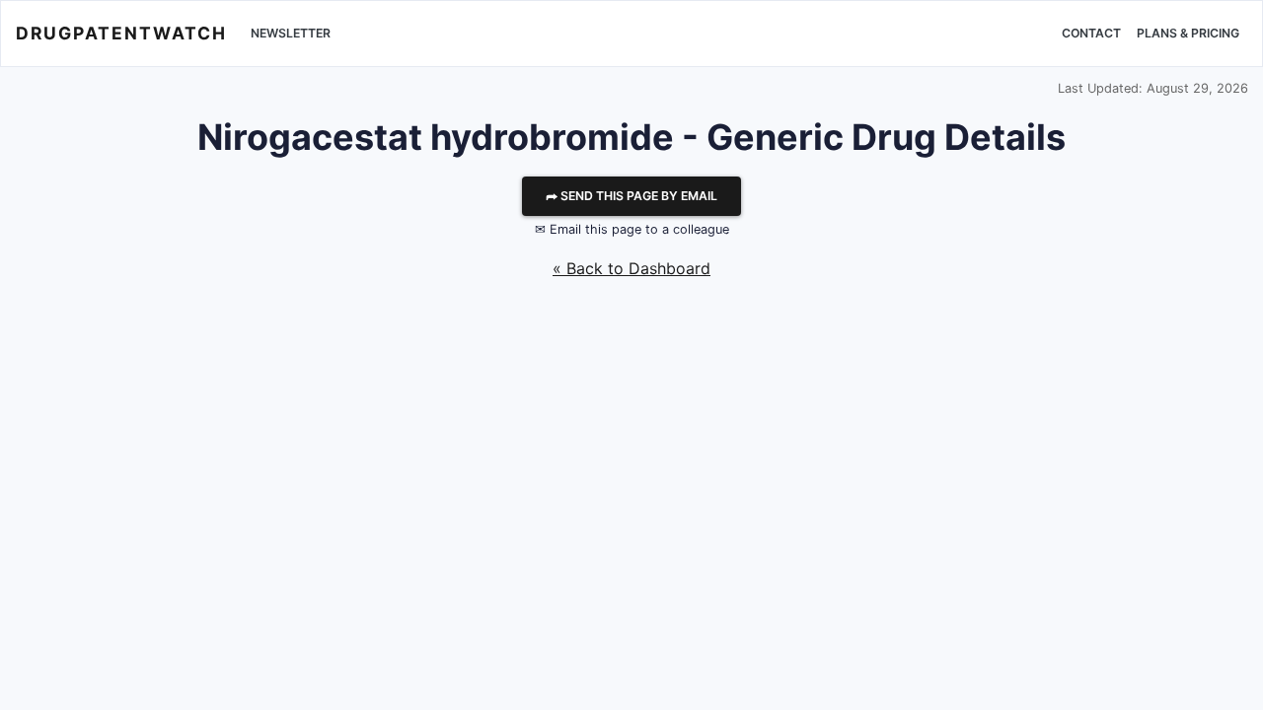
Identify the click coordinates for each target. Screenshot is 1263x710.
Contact (1091, 33)
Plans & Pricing (1188, 33)
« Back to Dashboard (631, 268)
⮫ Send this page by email (631, 195)
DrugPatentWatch (121, 33)
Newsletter (291, 33)
